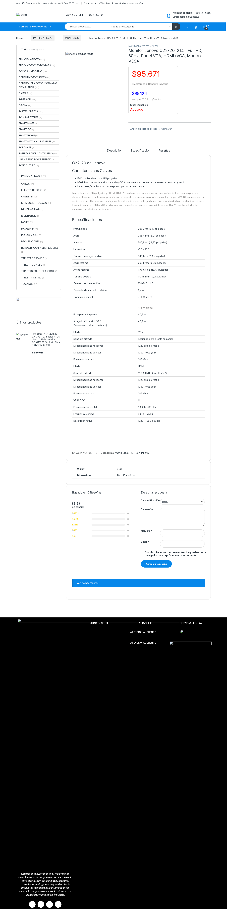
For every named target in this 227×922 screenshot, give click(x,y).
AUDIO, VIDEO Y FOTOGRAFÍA (37, 65)
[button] (146, 639)
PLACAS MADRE (31, 235)
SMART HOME (28, 123)
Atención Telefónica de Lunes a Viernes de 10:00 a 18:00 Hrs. (47, 3)
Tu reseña (147, 509)
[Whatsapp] (49, 904)
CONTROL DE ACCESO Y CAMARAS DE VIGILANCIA (38, 85)
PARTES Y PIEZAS (42, 37)
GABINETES (29, 196)
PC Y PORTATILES (30, 117)
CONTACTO (96, 14)
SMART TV (26, 129)
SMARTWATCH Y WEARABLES (37, 141)
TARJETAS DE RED (32, 277)
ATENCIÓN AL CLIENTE (143, 632)
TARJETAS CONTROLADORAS (39, 271)
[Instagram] (41, 904)
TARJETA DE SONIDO (34, 258)
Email (145, 541)
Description (114, 150)
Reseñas (164, 150)
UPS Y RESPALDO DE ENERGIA (37, 159)
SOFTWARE (26, 147)
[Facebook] (32, 904)
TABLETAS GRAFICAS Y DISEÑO (38, 153)
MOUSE (27, 222)
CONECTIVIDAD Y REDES (34, 77)
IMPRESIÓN (27, 99)
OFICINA (25, 105)
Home (19, 37)
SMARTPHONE (29, 135)
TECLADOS (29, 283)
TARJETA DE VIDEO (33, 264)
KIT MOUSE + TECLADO (36, 202)
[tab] (114, 152)
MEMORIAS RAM (32, 209)
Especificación (140, 150)
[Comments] (58, 904)
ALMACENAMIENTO (32, 59)
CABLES (27, 183)
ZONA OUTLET (74, 14)
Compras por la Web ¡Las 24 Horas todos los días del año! (113, 3)
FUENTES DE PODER (34, 190)
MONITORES (72, 37)
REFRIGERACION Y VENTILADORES (39, 249)
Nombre (146, 530)
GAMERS (25, 93)
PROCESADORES (32, 241)
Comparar (166, 128)
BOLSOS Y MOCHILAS (33, 71)
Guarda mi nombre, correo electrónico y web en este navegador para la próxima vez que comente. (175, 554)
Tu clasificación (150, 500)
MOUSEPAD (29, 228)
